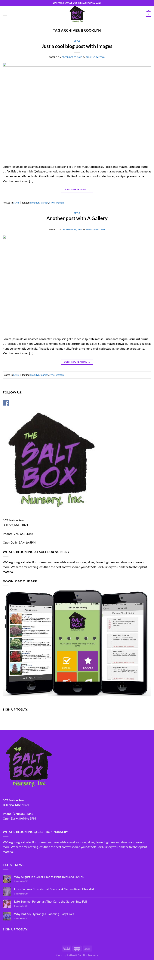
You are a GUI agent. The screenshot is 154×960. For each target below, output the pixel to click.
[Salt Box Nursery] (77, 14)
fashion (44, 202)
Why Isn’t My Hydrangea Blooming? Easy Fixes (44, 914)
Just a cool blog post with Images (77, 46)
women (60, 202)
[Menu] (5, 14)
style (52, 202)
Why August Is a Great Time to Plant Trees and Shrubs (49, 876)
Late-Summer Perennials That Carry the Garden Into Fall (50, 901)
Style (77, 41)
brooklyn (34, 202)
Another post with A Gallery (77, 218)
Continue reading (77, 189)
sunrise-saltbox (95, 57)
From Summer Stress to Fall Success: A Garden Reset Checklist (54, 889)
